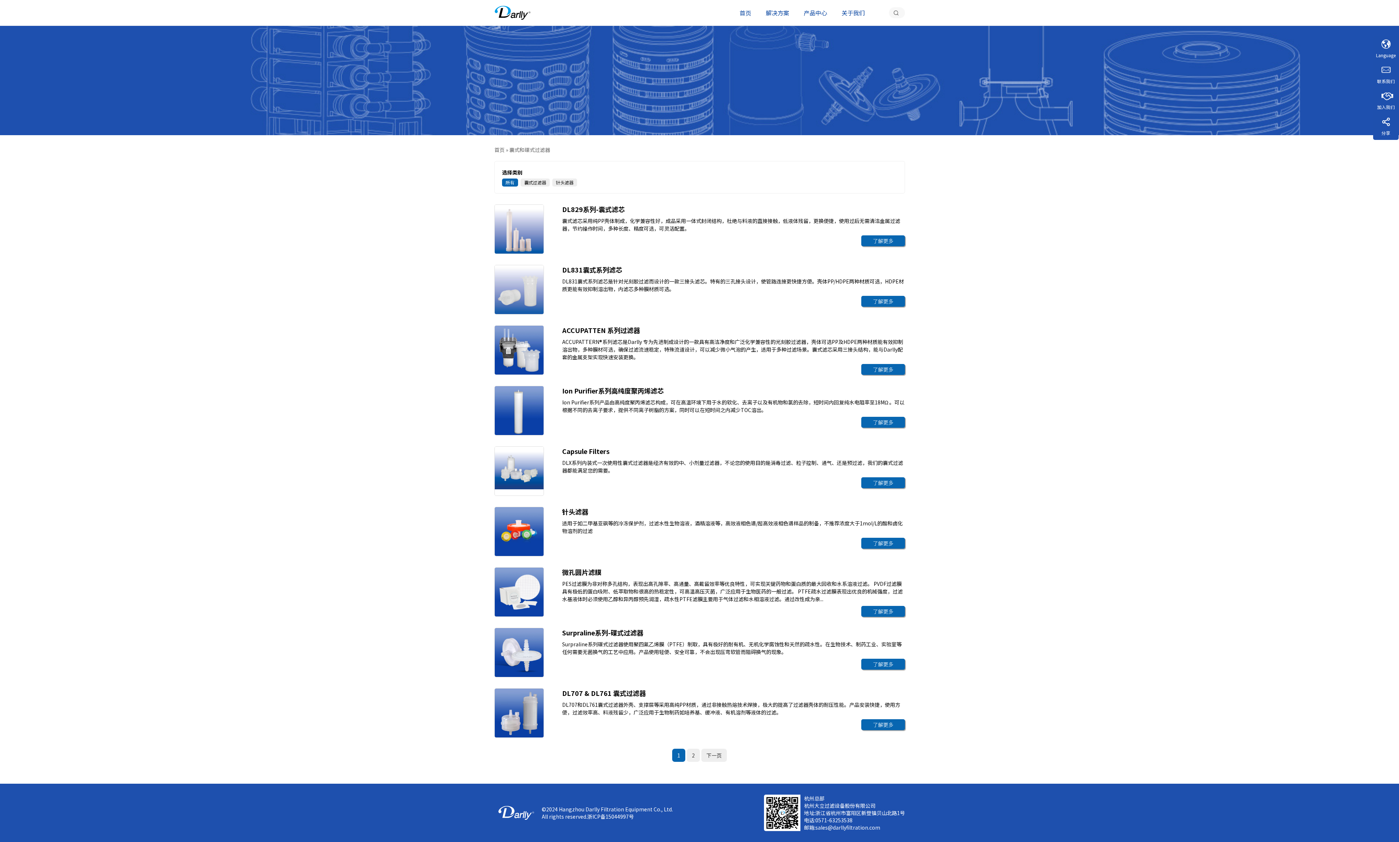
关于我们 (853, 12)
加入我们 (1386, 107)
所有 (510, 182)
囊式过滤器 (535, 182)
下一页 (714, 755)
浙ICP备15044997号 (610, 816)
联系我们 (1386, 81)
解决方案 (777, 12)
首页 (745, 12)
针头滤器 (564, 182)
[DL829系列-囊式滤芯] (512, 12)
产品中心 (815, 12)
